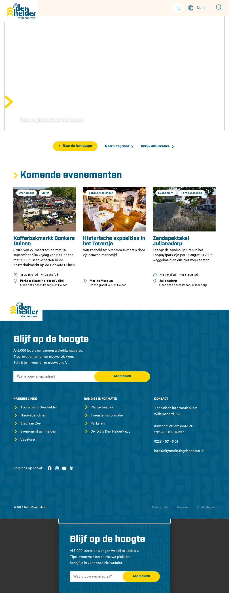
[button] (177, 7)
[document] (114, 556)
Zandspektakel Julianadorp (171, 241)
